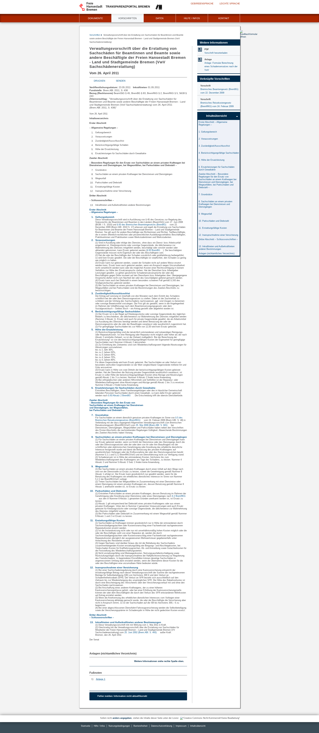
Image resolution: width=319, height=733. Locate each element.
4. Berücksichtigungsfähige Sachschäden (219, 153)
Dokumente (95, 18)
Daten (159, 18)
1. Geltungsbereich (208, 132)
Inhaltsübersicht (216, 115)
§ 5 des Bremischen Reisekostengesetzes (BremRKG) (139, 418)
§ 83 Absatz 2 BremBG (119, 395)
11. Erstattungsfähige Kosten (213, 228)
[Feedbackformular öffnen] (243, 43)
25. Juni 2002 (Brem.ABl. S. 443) (140, 632)
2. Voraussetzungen (208, 139)
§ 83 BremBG (153, 250)
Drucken (99, 80)
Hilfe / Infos (192, 18)
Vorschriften (127, 18)
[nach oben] (309, 723)
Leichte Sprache (230, 3)
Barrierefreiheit (140, 726)
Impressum (181, 726)
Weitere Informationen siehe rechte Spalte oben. (159, 661)
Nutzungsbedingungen (119, 726)
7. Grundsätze (205, 194)
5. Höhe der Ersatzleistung (211, 160)
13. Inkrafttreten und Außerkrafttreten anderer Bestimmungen (216, 247)
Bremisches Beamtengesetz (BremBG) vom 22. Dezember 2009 (219, 91)
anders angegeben (122, 718)
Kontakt (223, 18)
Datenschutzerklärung (161, 726)
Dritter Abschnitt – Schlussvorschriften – (218, 239)
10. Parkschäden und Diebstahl (214, 221)
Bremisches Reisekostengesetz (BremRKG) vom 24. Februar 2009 (217, 105)
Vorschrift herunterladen (215, 53)
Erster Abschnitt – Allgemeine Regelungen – (213, 123)
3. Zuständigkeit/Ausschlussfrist (214, 146)
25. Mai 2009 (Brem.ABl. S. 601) (151, 425)
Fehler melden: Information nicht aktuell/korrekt (122, 696)
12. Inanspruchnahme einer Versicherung (218, 235)
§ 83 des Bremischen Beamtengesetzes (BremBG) (141, 224)
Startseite (85, 726)
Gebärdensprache (202, 3)
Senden (120, 80)
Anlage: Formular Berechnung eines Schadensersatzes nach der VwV (220, 66)
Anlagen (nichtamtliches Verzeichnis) (112, 653)
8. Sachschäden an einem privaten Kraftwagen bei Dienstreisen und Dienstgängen (215, 204)
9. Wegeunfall (205, 214)
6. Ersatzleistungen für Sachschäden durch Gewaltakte (216, 168)
